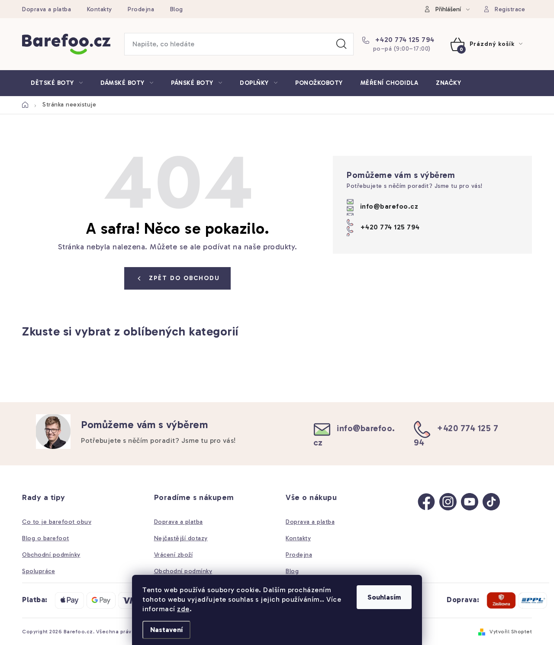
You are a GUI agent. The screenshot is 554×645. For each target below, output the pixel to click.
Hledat (341, 44)
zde (183, 609)
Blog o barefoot (45, 538)
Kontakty (99, 9)
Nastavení (166, 630)
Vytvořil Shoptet (511, 632)
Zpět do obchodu (184, 278)
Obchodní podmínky (51, 554)
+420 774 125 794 (404, 39)
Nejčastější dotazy (181, 538)
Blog (176, 9)
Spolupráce (38, 571)
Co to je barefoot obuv (56, 522)
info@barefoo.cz (389, 206)
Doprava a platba (46, 9)
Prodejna (141, 9)
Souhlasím (384, 597)
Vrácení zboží (173, 554)
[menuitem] (56, 83)
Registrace (510, 9)
